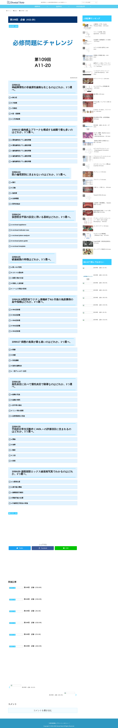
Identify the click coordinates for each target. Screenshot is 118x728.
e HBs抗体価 (15, 331)
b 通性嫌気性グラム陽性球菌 (21, 145)
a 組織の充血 (15, 394)
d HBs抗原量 (15, 326)
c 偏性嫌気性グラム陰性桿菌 (21, 151)
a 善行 (13, 182)
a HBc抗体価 (15, 309)
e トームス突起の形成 (18, 289)
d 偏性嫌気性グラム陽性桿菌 (21, 156)
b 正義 (13, 188)
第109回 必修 (13, 513)
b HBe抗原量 (15, 315)
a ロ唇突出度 (15, 482)
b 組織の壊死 (15, 400)
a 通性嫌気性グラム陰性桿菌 (21, 140)
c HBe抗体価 (15, 320)
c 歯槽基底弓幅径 (17, 492)
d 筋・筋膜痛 (15, 113)
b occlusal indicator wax (20, 230)
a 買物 (13, 439)
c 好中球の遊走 (16, 405)
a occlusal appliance (18, 225)
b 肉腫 (13, 355)
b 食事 (13, 444)
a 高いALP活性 (16, 267)
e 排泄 (13, 461)
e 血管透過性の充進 (18, 416)
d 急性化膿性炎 (16, 366)
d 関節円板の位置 (17, 498)
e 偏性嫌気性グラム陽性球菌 (21, 161)
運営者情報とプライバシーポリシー (59, 723)
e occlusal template (18, 246)
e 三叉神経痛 (15, 119)
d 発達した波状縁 (17, 283)
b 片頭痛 (14, 103)
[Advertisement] (25, 528)
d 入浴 (13, 455)
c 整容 (13, 450)
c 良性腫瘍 (15, 360)
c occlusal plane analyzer (20, 235)
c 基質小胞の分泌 (17, 278)
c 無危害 (14, 193)
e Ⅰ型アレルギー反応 (18, 371)
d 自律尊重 (15, 198)
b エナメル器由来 (17, 272)
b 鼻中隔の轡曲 (16, 487)
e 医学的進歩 (15, 204)
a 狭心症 (14, 97)
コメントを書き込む (43, 710)
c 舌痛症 (14, 108)
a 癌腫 (13, 349)
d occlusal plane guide (19, 241)
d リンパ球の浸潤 (17, 410)
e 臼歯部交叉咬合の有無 (19, 503)
